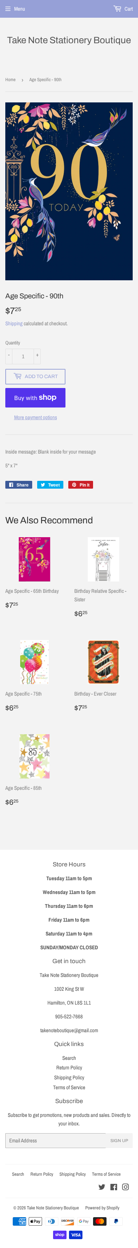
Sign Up (119, 1140)
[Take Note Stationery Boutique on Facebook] (113, 1188)
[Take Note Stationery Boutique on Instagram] (125, 1188)
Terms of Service (69, 1087)
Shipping (14, 323)
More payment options (35, 417)
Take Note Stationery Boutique (69, 40)
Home (10, 80)
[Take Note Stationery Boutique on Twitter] (101, 1188)
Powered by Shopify (102, 1208)
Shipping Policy (69, 1077)
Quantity (12, 342)
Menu (19, 8)
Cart (128, 8)
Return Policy (69, 1067)
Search (69, 1058)
